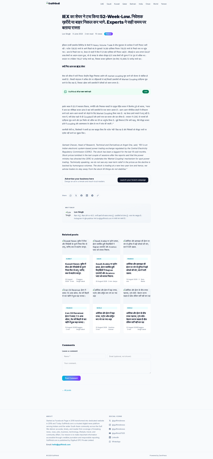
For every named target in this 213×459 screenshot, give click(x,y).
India (141, 4)
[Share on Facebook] (81, 195)
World (155, 4)
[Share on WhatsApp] (70, 195)
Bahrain (133, 4)
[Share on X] (76, 195)
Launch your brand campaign (133, 180)
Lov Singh (66, 34)
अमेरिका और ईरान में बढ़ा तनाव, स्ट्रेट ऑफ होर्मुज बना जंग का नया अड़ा (105, 316)
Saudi (109, 4)
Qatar (125, 4)
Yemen (164, 4)
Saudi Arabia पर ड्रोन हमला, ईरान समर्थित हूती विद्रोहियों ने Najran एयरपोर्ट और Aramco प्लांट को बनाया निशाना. (106, 270)
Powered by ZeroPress (158, 455)
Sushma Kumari (111, 328)
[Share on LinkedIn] (87, 195)
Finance (108, 34)
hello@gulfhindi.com (61, 444)
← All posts (66, 390)
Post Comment (71, 378)
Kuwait (117, 4)
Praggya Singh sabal (80, 280)
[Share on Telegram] (92, 195)
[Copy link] (98, 195)
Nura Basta (143, 280)
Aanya (115, 281)
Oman (148, 4)
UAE (102, 4)
